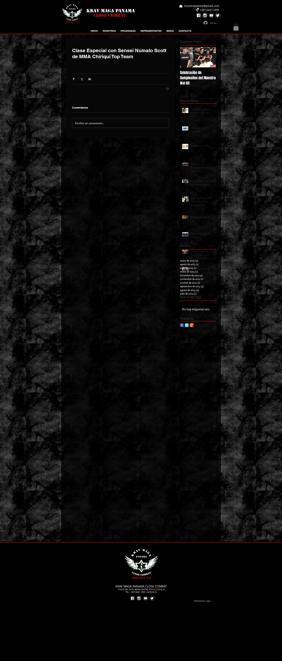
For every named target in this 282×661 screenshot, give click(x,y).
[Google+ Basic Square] (192, 325)
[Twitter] (218, 15)
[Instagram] (205, 15)
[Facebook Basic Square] (182, 325)
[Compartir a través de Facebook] (73, 78)
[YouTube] (211, 15)
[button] (236, 27)
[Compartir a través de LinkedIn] (89, 78)
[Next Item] (210, 57)
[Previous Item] (185, 57)
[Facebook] (199, 15)
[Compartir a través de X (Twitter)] (81, 78)
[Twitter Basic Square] (187, 325)
